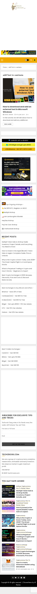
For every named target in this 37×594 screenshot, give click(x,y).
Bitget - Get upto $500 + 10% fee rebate (17, 304)
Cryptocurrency (26, 486)
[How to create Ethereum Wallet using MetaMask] (8, 564)
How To (7, 100)
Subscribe (34, 60)
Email (3, 436)
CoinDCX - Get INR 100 (10, 353)
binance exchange (21, 545)
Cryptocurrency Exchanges (24, 532)
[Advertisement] (18, 31)
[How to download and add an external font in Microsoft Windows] (18, 90)
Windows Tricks (15, 100)
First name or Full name (8, 429)
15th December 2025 (24, 569)
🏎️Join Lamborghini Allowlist (12, 216)
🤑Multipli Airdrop (8, 212)
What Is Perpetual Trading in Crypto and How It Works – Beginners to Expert (17, 269)
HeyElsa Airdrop (8, 220)
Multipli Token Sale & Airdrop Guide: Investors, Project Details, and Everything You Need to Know (17, 244)
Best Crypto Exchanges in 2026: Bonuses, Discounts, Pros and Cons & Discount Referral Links (17, 277)
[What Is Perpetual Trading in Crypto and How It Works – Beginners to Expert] (8, 535)
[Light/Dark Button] (27, 60)
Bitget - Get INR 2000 (10, 361)
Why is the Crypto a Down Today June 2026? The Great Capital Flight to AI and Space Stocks (18, 262)
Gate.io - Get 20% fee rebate (12, 312)
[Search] (31, 60)
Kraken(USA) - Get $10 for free (13, 300)
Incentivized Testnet (22, 503)
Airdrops (18, 486)
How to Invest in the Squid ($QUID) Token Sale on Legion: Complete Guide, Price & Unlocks (17, 253)
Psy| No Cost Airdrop (9, 225)
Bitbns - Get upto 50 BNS (11, 357)
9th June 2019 (20, 114)
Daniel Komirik (8, 114)
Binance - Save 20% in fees (12, 292)
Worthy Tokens (25, 488)
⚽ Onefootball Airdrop (10, 229)
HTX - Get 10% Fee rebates (12, 308)
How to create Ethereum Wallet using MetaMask (25, 564)
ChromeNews (27, 582)
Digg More (7, 124)
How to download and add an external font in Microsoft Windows (17, 109)
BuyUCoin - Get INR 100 (10, 365)
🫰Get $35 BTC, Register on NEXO (14, 208)
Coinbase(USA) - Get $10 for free (14, 296)
